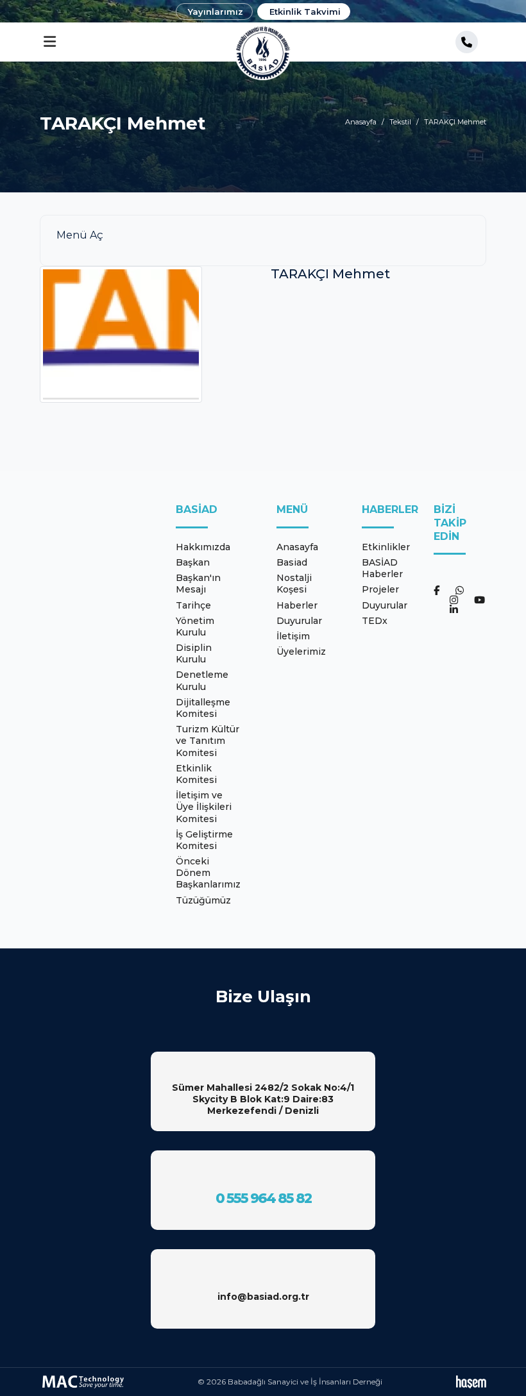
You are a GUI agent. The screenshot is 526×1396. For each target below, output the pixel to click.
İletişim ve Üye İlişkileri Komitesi (204, 806)
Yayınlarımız (215, 11)
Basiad (291, 562)
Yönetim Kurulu (195, 626)
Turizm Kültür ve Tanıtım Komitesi (207, 740)
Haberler (297, 605)
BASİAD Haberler (382, 568)
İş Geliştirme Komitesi (204, 840)
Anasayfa (361, 121)
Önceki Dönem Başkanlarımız (208, 872)
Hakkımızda (203, 547)
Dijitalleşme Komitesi (203, 707)
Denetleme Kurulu (202, 680)
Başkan (193, 562)
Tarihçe (193, 605)
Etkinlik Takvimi (305, 11)
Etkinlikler (386, 547)
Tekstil (400, 121)
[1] (50, 42)
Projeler (380, 589)
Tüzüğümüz (203, 900)
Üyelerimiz (301, 651)
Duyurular (299, 621)
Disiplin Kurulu (194, 653)
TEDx (374, 621)
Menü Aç (79, 235)
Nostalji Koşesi (294, 583)
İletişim (293, 636)
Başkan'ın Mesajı (198, 583)
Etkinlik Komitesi (196, 774)
